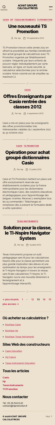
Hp (11, 20)
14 (44, 299)
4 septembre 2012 (35, 113)
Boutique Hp (11, 330)
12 (32, 299)
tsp (19, 38)
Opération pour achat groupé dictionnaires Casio (27, 157)
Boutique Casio (13, 324)
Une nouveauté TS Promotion (27, 28)
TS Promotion (44, 20)
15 (50, 299)
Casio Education (13, 351)
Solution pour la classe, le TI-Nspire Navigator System (27, 233)
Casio (6, 20)
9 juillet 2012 (35, 245)
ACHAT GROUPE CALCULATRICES (27, 7)
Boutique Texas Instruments (19, 336)
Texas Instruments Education (20, 363)
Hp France (10, 357)
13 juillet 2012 (35, 169)
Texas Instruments (25, 20)
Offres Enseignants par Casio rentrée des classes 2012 (27, 101)
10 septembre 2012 (35, 38)
